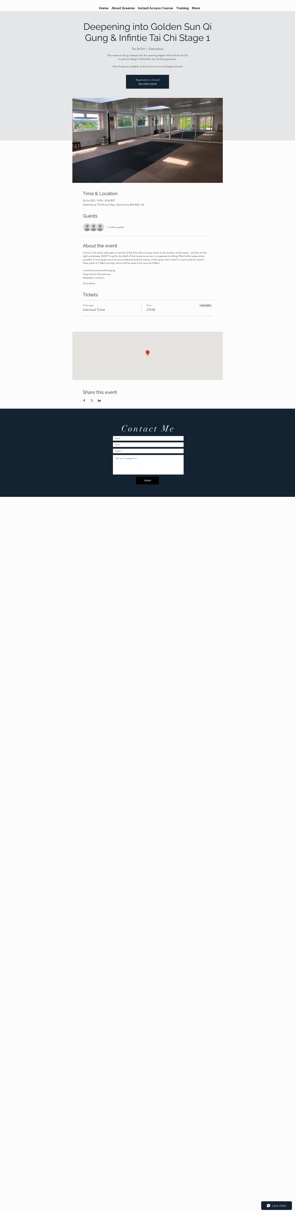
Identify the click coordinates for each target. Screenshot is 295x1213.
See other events (147, 83)
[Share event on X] (91, 400)
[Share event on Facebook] (84, 400)
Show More (89, 283)
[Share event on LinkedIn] (99, 400)
